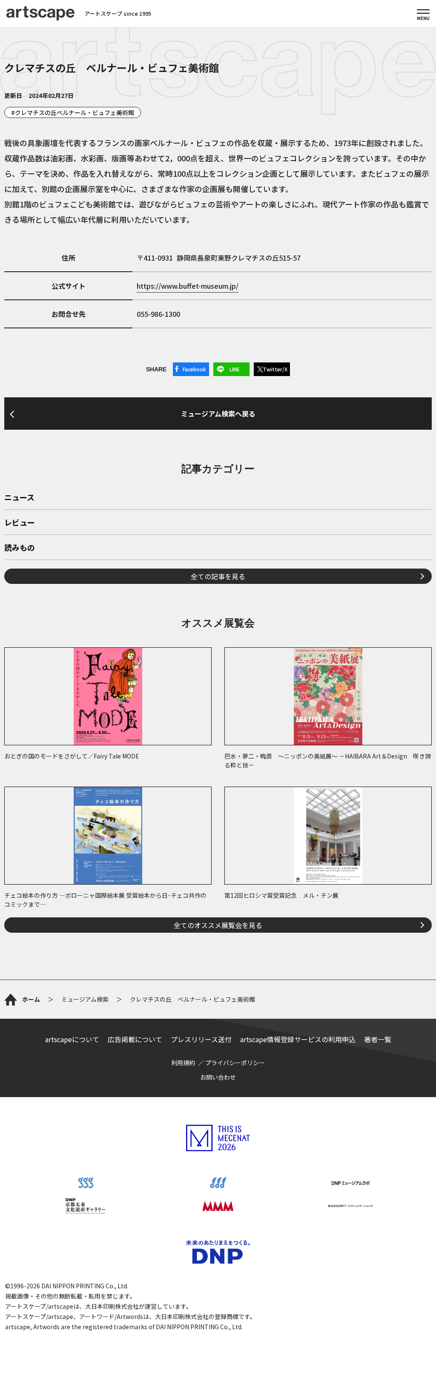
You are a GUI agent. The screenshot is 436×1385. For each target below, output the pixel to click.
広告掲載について (135, 1039)
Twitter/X (275, 369)
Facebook (194, 369)
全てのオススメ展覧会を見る (218, 925)
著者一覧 (377, 1039)
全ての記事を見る (218, 576)
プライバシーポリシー (235, 1062)
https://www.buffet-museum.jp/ (187, 286)
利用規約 (183, 1062)
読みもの (19, 548)
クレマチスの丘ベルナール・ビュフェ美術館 (74, 112)
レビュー (19, 523)
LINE (234, 369)
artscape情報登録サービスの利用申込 (298, 1039)
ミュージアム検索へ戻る (218, 413)
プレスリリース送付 (201, 1039)
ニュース (19, 498)
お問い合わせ (218, 1077)
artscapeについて (72, 1039)
